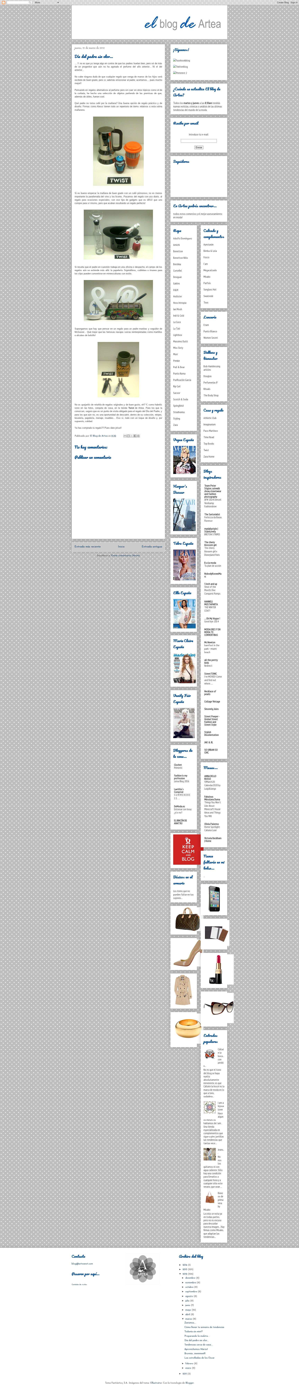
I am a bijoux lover (221, 1106)
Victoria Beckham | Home (212, 839)
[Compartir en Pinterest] (138, 436)
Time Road (208, 437)
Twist (206, 450)
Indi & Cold (178, 315)
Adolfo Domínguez (182, 238)
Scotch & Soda (180, 399)
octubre (189, 1287)
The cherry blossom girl (210, 543)
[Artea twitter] (180, 66)
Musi (175, 354)
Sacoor (176, 393)
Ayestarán (208, 244)
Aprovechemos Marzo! (196, 1349)
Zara (175, 425)
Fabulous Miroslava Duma (212, 798)
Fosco (206, 257)
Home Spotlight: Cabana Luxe (212, 828)
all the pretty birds (211, 661)
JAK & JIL (208, 742)
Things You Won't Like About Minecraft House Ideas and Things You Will (212, 809)
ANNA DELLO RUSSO (210, 777)
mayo (188, 1310)
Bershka (177, 264)
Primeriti (178, 767)
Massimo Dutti (180, 341)
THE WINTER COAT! (210, 609)
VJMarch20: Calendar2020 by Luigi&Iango (212, 785)
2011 (185, 1374)
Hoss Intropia (179, 302)
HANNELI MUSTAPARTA (211, 603)
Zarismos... (190, 1323)
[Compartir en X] (131, 436)
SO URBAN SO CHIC (211, 751)
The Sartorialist (212, 514)
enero (188, 1368)
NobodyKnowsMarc (212, 575)
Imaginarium (209, 424)
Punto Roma (179, 373)
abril (188, 1314)
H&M (175, 290)
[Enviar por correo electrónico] (125, 436)
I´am (205, 264)
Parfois (207, 283)
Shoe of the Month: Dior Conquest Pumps (212, 590)
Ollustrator (156, 1383)
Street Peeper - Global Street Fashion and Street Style (211, 720)
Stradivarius (179, 412)
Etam (206, 325)
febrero (189, 1363)
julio (187, 1301)
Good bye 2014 (211, 621)
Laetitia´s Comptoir (179, 790)
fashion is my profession (180, 777)
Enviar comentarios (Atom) (125, 556)
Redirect (208, 665)
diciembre (190, 1278)
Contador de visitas (79, 1285)
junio (188, 1305)
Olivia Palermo (211, 824)
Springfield (178, 405)
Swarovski (208, 296)
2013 (185, 1269)
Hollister (177, 296)
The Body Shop (211, 395)
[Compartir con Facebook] (135, 436)
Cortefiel (177, 270)
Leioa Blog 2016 (181, 781)
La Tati (176, 328)
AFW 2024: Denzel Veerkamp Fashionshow (212, 503)
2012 (185, 1274)
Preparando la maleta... (196, 1336)
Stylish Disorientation (211, 733)
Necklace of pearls (210, 692)
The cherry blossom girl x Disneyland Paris (212, 551)
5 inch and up (210, 584)
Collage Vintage (212, 701)
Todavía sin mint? (193, 1331)
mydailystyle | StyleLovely (211, 530)
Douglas (207, 376)
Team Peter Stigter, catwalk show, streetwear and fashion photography (212, 491)
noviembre (191, 1283)
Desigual (177, 277)
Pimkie (176, 360)
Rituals (206, 389)
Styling (176, 418)
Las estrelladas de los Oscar (199, 1358)
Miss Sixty (178, 347)
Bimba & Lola (210, 251)
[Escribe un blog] (128, 436)
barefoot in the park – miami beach (211, 649)
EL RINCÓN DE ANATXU (180, 822)
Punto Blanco (210, 331)
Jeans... (221, 1151)
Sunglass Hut (209, 289)
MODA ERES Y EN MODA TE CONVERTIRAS (212, 632)
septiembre (191, 1292)
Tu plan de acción (212, 565)
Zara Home (208, 456)
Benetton (178, 251)
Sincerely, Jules (211, 709)
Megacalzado (210, 270)
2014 (185, 1265)
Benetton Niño (180, 257)
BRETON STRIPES (212, 534)
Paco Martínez (210, 430)
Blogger (189, 1383)
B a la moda (210, 562)
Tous (205, 302)
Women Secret (210, 337)
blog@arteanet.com (82, 1264)
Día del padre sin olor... (196, 1340)
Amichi (176, 244)
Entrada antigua (152, 546)
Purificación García (182, 380)
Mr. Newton (209, 642)
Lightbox (177, 335)
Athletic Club (209, 418)
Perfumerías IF (210, 382)
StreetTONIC (210, 673)
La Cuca (177, 322)
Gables (176, 283)
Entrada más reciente (88, 546)
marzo (189, 1319)
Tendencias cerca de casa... (198, 1345)
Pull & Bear (179, 367)
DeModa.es (179, 806)
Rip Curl (176, 386)
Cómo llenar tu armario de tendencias (204, 1327)
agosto (189, 1296)
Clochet (178, 764)
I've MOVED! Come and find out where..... (213, 680)
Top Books (208, 443)
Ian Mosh (177, 309)
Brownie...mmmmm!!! (194, 1353)
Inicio (121, 546)
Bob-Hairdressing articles (211, 367)
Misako (206, 276)
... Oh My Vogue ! (212, 618)
